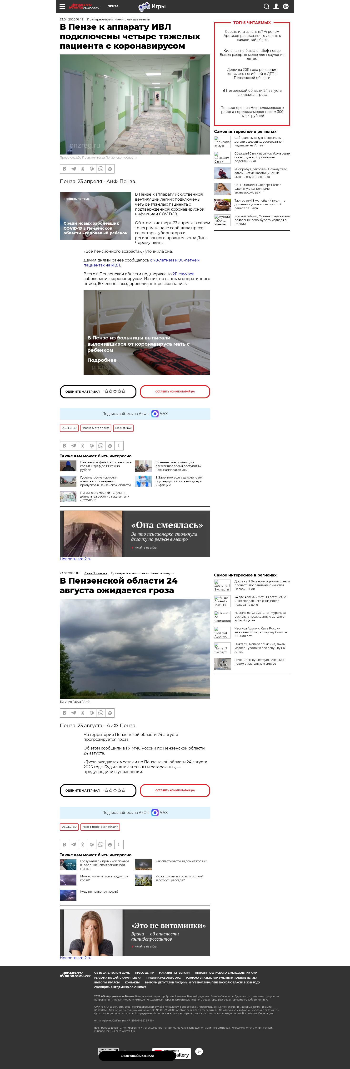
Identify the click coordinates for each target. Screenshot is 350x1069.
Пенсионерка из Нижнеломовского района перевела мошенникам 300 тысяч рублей (252, 112)
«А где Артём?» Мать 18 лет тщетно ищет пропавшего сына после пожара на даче (260, 600)
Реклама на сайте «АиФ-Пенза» (117, 977)
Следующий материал (137, 1056)
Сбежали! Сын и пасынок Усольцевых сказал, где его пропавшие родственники (262, 157)
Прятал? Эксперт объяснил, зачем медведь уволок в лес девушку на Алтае (260, 647)
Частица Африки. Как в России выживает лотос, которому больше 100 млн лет (261, 632)
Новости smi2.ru (75, 559)
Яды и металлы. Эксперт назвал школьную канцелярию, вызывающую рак (258, 188)
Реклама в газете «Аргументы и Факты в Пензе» (221, 977)
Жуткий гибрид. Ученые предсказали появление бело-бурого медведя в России (262, 220)
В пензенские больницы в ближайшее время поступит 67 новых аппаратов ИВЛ (178, 466)
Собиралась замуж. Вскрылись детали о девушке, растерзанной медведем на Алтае (259, 141)
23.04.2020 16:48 (71, 19)
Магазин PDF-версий (174, 972)
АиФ (86, 701)
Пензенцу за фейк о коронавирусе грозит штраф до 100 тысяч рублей (105, 466)
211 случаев (184, 274)
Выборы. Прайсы (107, 982)
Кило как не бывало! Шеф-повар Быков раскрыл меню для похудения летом (252, 55)
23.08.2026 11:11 (70, 573)
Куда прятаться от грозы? (99, 891)
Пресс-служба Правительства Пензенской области (98, 157)
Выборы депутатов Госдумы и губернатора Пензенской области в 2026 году (202, 982)
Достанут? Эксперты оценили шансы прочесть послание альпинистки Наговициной (262, 585)
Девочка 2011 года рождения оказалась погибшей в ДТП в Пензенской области (252, 74)
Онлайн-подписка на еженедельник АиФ (226, 972)
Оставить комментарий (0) (175, 391)
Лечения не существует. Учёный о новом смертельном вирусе (259, 661)
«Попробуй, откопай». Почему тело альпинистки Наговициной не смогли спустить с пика (261, 173)
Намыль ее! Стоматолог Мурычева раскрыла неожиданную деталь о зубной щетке (260, 616)
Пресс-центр (144, 972)
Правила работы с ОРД (163, 977)
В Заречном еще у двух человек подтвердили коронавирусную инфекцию (178, 481)
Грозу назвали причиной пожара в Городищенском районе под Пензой (104, 865)
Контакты (132, 982)
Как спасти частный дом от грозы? (181, 861)
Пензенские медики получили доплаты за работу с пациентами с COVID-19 (104, 496)
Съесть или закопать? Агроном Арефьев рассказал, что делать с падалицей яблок (252, 36)
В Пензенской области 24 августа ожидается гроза (252, 93)
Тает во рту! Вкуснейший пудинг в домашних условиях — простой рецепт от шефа (260, 204)
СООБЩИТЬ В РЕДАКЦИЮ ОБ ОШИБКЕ (120, 987)
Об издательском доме (112, 972)
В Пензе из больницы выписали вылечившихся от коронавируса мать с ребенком (138, 344)
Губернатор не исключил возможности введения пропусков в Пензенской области (105, 481)
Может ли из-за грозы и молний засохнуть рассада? (179, 878)
